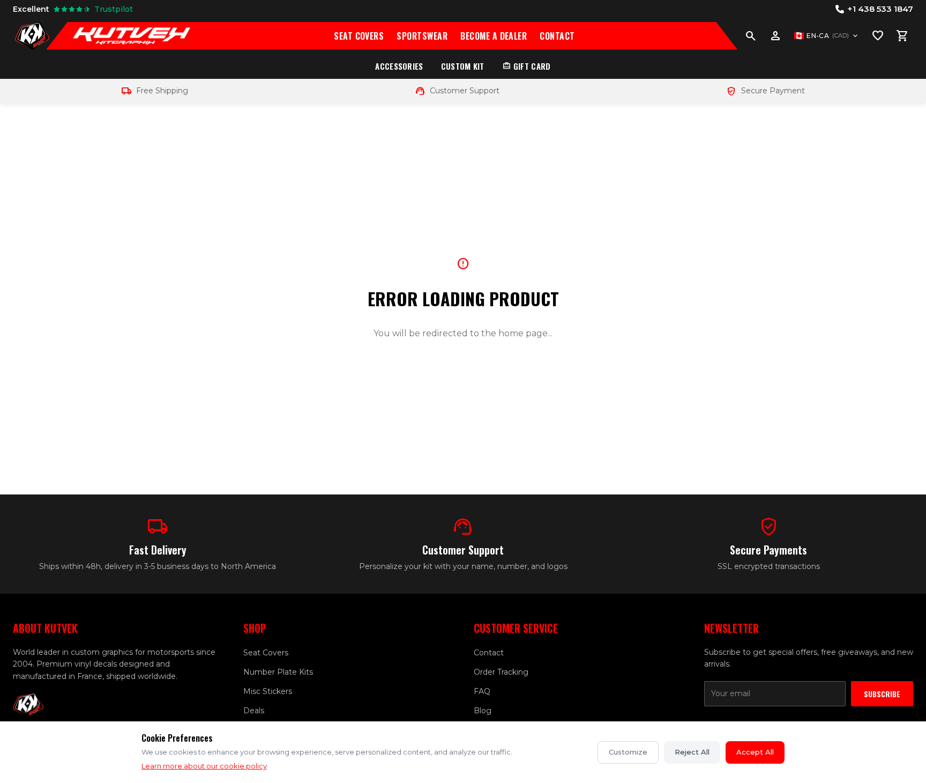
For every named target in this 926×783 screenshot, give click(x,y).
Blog (482, 710)
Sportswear (422, 35)
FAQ (482, 691)
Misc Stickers (267, 691)
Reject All (692, 752)
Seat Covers (359, 35)
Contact (557, 35)
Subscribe (882, 693)
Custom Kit (462, 66)
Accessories (399, 66)
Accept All (755, 752)
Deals (253, 710)
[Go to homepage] (32, 36)
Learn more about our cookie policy (204, 766)
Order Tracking (501, 672)
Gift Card (526, 66)
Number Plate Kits (278, 672)
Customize (628, 752)
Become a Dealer (493, 35)
